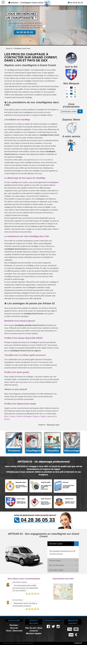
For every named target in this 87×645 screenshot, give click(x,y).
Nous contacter (35, 629)
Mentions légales (33, 633)
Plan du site (30, 627)
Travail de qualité (54, 560)
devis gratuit (34, 382)
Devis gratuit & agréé (56, 570)
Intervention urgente (56, 544)
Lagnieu (49, 416)
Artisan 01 (9, 48)
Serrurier (14, 627)
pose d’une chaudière (43, 160)
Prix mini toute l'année (56, 565)
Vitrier (8, 630)
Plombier (14, 625)
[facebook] (48, 627)
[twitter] (53, 627)
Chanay (12, 416)
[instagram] (58, 627)
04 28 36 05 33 (76, 3)
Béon (6, 416)
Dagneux (36, 416)
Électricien (17, 630)
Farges (43, 416)
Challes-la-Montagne (24, 416)
